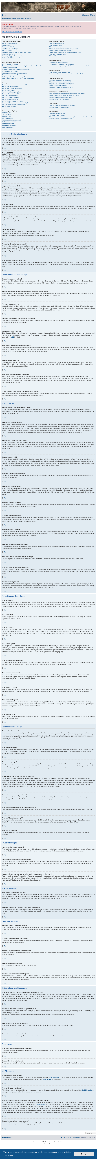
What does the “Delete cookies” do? (12, 58)
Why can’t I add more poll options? (11, 92)
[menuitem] (4, 15)
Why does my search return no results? (60, 82)
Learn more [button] (8, 1155)
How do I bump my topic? (9, 106)
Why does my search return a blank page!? (61, 83)
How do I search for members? (58, 85)
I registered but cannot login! (10, 48)
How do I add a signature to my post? (12, 88)
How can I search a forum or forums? (60, 80)
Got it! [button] (83, 1154)
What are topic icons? (8, 127)
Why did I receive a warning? (10, 99)
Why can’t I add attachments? (10, 97)
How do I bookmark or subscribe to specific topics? (64, 95)
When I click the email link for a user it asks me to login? (18, 78)
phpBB (12, 337)
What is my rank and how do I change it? (13, 77)
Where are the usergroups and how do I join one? (63, 48)
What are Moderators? (55, 45)
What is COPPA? (6, 45)
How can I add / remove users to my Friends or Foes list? (66, 74)
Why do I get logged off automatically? (12, 56)
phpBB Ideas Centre (88, 1090)
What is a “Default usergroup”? (58, 54)
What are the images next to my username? (14, 73)
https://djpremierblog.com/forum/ (12, 31)
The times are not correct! (9, 67)
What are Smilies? (7, 116)
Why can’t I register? (8, 47)
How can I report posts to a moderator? (13, 101)
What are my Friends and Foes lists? (60, 72)
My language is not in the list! (10, 71)
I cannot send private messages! (58, 62)
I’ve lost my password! (8, 54)
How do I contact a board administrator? (60, 118)
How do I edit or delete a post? (10, 86)
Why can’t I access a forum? (10, 95)
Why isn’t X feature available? (57, 115)
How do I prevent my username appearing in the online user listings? (21, 66)
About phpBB (47, 1079)
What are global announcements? (11, 120)
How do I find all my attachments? (59, 107)
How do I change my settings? (10, 64)
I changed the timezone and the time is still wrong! (16, 69)
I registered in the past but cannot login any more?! (16, 52)
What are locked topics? (9, 125)
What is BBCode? (7, 112)
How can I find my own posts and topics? (61, 87)
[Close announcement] (95, 23)
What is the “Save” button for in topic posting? (15, 103)
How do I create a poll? (8, 90)
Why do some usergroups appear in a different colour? (65, 52)
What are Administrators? (56, 43)
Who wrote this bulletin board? (58, 113)
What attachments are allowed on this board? (62, 105)
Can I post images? (7, 118)
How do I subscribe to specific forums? (60, 97)
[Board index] (48, 7)
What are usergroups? (55, 47)
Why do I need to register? (9, 43)
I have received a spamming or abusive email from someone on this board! (70, 66)
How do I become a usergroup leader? (60, 50)
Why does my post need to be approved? (13, 104)
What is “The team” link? (56, 56)
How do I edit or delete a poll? (10, 94)
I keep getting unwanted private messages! (61, 64)
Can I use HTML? (7, 114)
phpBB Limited (55, 1077)
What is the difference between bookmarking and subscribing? (67, 93)
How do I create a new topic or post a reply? (14, 85)
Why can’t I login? (7, 50)
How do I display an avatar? (10, 75)
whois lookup (41, 1104)
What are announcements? (9, 121)
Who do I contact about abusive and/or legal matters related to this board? (70, 117)
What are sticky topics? (8, 123)
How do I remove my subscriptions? (59, 99)
